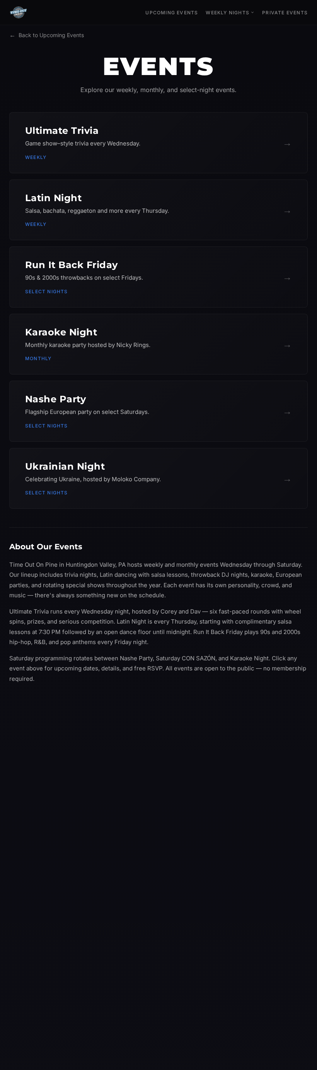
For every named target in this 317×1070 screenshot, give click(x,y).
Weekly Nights (227, 12)
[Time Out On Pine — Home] (18, 12)
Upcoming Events (171, 12)
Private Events (285, 12)
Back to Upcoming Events (46, 35)
